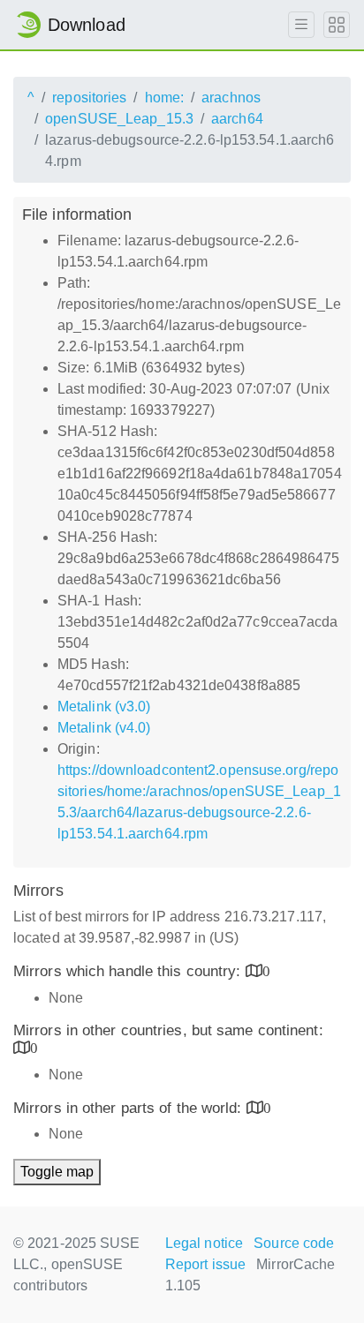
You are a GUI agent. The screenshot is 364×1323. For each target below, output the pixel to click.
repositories (89, 97)
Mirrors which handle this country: (129, 971)
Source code (294, 1243)
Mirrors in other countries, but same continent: (168, 1030)
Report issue (205, 1264)
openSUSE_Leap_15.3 (119, 118)
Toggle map (57, 1171)
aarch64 (237, 118)
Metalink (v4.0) (104, 727)
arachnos (231, 97)
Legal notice (204, 1243)
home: (165, 97)
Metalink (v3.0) (104, 706)
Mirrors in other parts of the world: (129, 1108)
